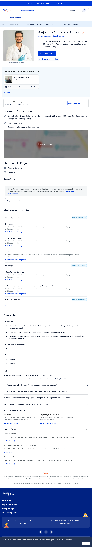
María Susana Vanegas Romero (65, 449)
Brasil (69, 523)
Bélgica (57, 520)
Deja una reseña (13, 201)
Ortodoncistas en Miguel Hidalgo (41, 437)
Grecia (52, 520)
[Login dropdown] (85, 10)
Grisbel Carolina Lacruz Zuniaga (39, 449)
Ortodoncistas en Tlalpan (65, 437)
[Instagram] (46, 532)
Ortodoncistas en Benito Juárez (15, 437)
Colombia (70, 520)
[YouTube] (51, 532)
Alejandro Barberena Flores (67, 24)
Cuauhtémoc (49, 24)
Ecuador (76, 520)
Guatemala (62, 523)
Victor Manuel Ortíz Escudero (14, 449)
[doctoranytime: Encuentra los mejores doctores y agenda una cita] (3, 24)
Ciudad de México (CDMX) (32, 24)
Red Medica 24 (70, 460)
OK (86, 543)
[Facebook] (40, 532)
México (63, 520)
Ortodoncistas (13, 24)
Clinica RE (7, 460)
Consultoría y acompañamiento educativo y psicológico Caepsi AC (37, 460)
